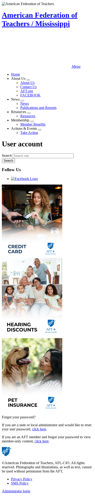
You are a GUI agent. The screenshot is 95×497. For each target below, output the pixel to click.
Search (7, 155)
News (24, 103)
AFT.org (26, 91)
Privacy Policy (21, 479)
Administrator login (16, 491)
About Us (27, 83)
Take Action (29, 133)
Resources (27, 116)
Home (15, 74)
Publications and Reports (38, 108)
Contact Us (28, 87)
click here (39, 429)
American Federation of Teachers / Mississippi (39, 19)
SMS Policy (20, 483)
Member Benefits (32, 124)
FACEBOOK (30, 95)
